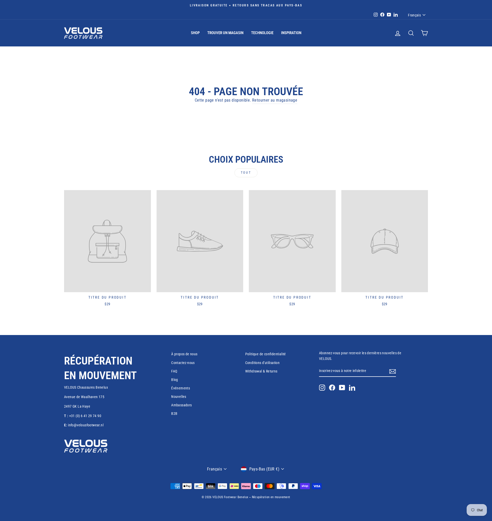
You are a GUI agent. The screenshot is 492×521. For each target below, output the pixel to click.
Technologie (262, 33)
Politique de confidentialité (265, 354)
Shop (195, 33)
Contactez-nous (183, 363)
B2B (174, 413)
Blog (174, 380)
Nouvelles (178, 397)
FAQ (174, 371)
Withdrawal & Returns (261, 371)
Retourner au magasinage (274, 100)
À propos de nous (184, 354)
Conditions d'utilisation (262, 363)
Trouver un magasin (225, 33)
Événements (180, 388)
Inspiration (291, 33)
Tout (246, 172)
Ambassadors (181, 405)
